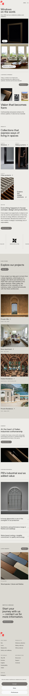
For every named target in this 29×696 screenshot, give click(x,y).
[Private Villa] (14, 308)
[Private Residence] (14, 398)
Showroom (18, 657)
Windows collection (20, 643)
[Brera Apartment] (14, 338)
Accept (14, 684)
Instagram (3, 675)
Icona (2, 645)
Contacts (17, 662)
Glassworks (4, 647)
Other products (19, 647)
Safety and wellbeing (6, 650)
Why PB (3, 657)
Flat (2, 643)
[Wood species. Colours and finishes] (14, 568)
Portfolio (3, 660)
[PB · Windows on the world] (2, 3)
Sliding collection (19, 645)
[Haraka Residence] (14, 368)
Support (17, 660)
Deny (14, 688)
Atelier (2, 667)
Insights (3, 662)
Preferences (14, 692)
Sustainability (4, 665)
